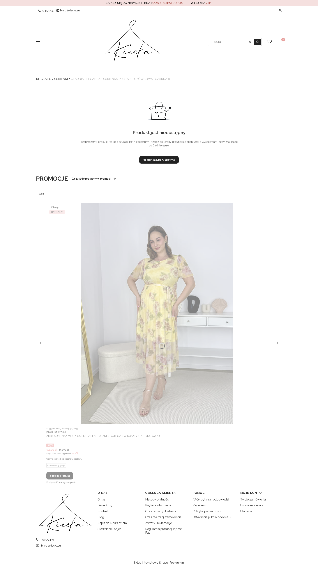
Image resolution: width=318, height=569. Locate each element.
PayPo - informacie (158, 505)
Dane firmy (105, 505)
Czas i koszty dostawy (160, 511)
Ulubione (246, 511)
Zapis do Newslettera (112, 523)
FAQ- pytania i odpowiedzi (211, 499)
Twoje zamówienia (253, 499)
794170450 (48, 10)
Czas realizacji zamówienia (163, 517)
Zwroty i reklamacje (158, 523)
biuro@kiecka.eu (70, 10)
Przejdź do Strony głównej (159, 159)
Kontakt (103, 511)
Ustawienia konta (252, 505)
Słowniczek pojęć (109, 529)
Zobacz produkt (60, 475)
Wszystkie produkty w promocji (91, 178)
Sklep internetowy (158, 562)
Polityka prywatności (207, 511)
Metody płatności (157, 499)
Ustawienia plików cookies (211, 517)
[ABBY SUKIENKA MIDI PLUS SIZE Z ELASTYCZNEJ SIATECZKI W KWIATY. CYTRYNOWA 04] (156, 313)
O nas (101, 499)
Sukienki (61, 79)
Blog (101, 517)
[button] (38, 42)
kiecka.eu (43, 79)
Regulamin (200, 505)
